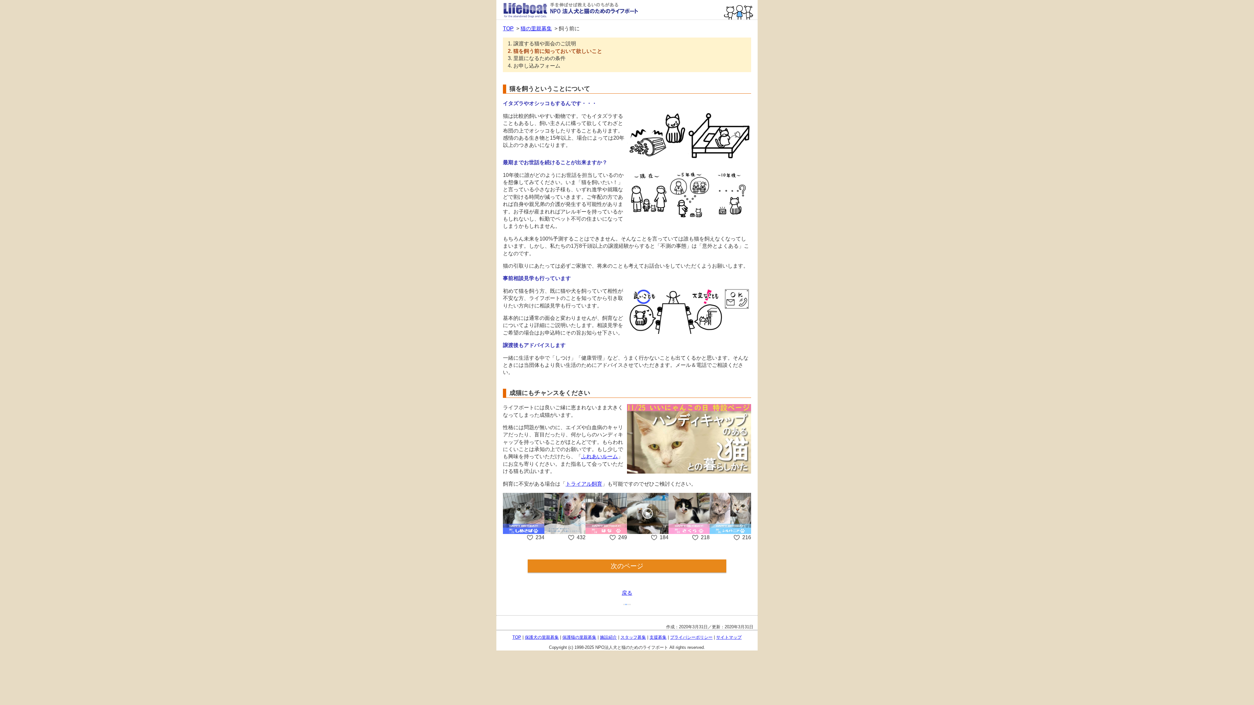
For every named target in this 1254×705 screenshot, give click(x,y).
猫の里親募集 (536, 28)
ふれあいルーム (599, 456)
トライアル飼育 (584, 484)
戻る (627, 593)
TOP (508, 28)
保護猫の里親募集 (579, 637)
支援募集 (658, 637)
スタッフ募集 (633, 637)
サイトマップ (729, 637)
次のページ (627, 566)
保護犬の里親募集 (542, 637)
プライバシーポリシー (691, 637)
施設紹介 (608, 637)
